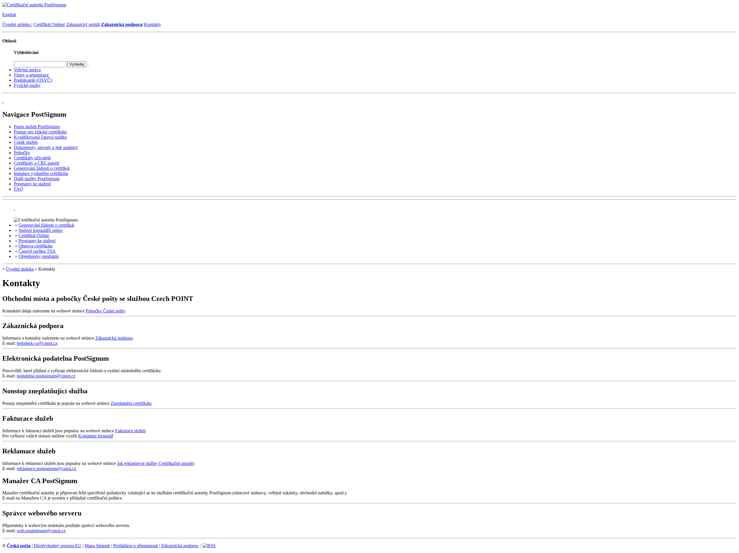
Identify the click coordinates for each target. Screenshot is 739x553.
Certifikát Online (48, 24)
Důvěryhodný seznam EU (57, 545)
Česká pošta (19, 545)
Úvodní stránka (16, 24)
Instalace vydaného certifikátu (41, 173)
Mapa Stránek (97, 545)
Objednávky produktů (38, 256)
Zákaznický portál (82, 24)
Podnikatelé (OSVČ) (33, 80)
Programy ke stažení (32, 183)
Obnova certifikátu (35, 245)
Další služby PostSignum (36, 178)
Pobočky (22, 152)
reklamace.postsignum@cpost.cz (46, 468)
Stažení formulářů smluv (40, 230)
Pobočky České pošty (105, 310)
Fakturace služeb (130, 430)
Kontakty (152, 24)
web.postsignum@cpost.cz (41, 530)
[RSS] (209, 545)
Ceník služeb (26, 142)
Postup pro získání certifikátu (40, 131)
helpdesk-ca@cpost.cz (37, 343)
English (9, 14)
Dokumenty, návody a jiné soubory (46, 147)
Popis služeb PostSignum (37, 126)
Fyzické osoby (27, 85)
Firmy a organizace (31, 74)
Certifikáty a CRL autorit (36, 163)
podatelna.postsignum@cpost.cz (46, 375)
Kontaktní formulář (95, 435)
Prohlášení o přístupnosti (135, 545)
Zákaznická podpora (114, 338)
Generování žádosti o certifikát (42, 168)
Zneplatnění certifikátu (131, 403)
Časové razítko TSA (37, 251)
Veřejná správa (27, 69)
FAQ (18, 189)
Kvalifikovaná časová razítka (40, 137)
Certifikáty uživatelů (32, 157)
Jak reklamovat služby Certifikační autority (156, 463)
